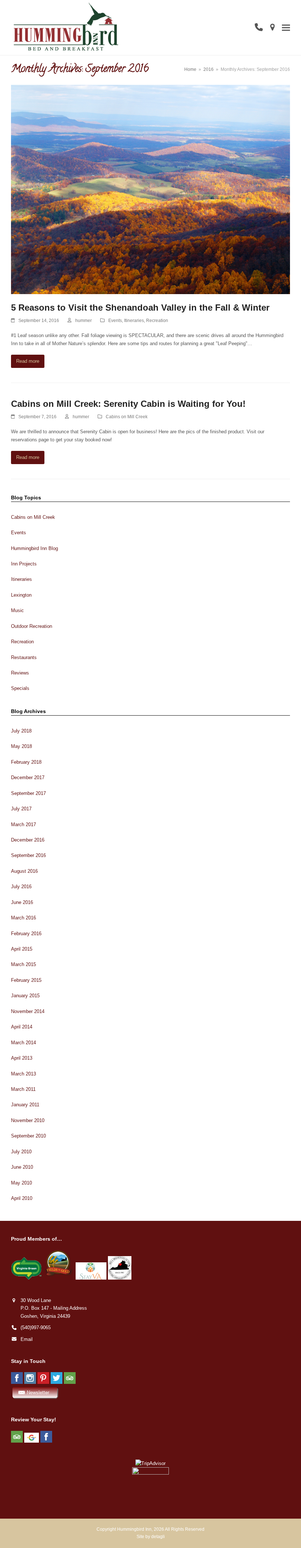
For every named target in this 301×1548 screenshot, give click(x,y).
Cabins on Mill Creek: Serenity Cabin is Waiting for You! (128, 404)
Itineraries (134, 320)
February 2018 (26, 762)
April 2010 (21, 1198)
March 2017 (23, 824)
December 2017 (27, 777)
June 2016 (22, 902)
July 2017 (21, 808)
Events (115, 320)
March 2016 (23, 918)
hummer (83, 320)
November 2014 (27, 1011)
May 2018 (21, 746)
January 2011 (25, 1104)
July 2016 (21, 886)
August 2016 (24, 871)
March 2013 (23, 1074)
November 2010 (27, 1120)
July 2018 (21, 731)
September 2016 (28, 855)
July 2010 (21, 1151)
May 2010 (21, 1183)
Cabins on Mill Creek (127, 416)
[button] (286, 27)
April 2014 (21, 1027)
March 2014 (23, 1042)
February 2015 (26, 980)
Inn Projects (24, 564)
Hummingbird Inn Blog (34, 548)
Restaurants (24, 657)
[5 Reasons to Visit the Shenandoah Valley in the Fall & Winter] (150, 189)
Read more (27, 361)
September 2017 (28, 793)
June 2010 (22, 1167)
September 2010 (28, 1136)
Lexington (21, 595)
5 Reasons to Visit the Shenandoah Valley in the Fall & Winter (140, 307)
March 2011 (23, 1089)
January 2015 (25, 995)
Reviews (20, 673)
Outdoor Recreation (31, 626)
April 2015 (21, 949)
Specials (20, 688)
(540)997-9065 (36, 1327)
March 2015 (23, 964)
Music (17, 610)
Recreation (157, 320)
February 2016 (26, 933)
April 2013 (21, 1058)
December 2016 (27, 840)
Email (27, 1339)
